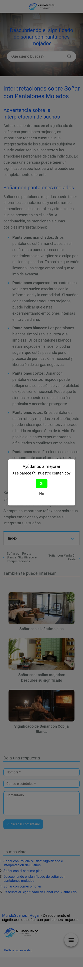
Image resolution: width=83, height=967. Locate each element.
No (41, 493)
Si (41, 483)
